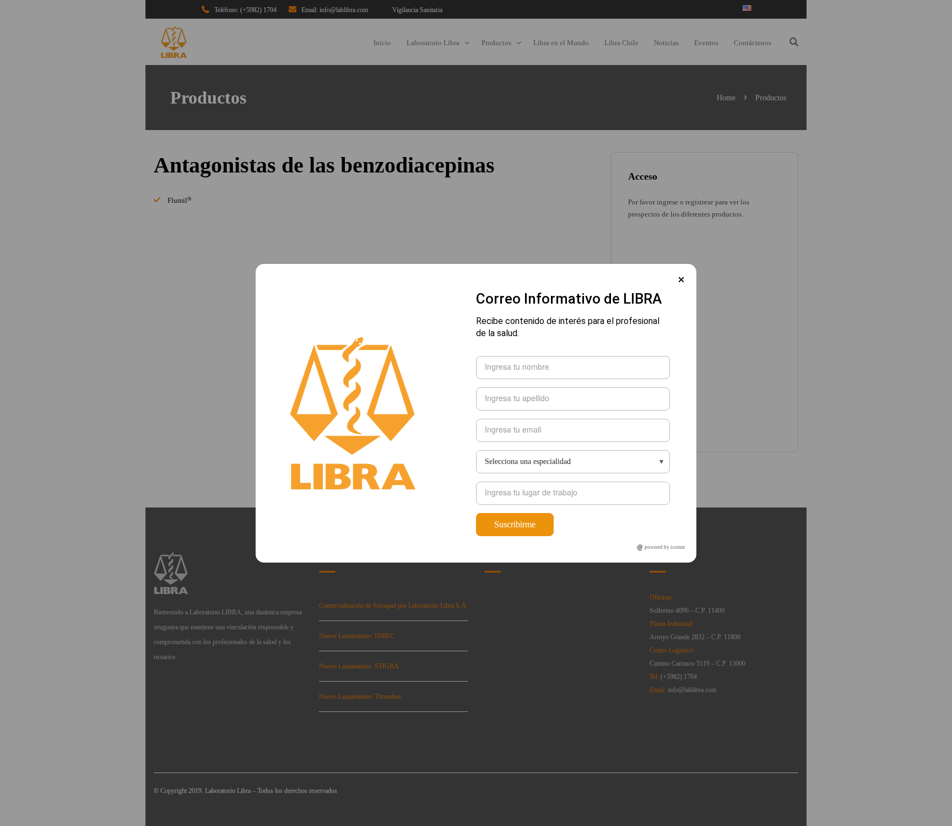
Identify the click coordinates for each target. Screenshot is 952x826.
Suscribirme (515, 524)
